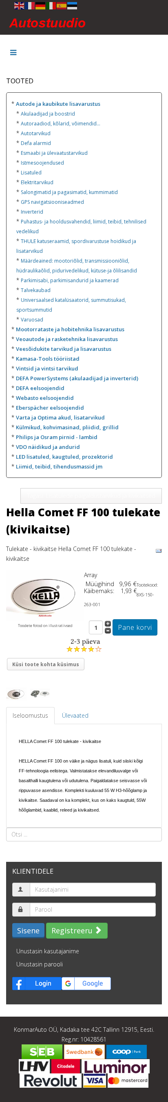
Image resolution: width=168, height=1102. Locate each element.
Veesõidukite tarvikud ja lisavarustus (63, 348)
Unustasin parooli (39, 964)
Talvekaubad (36, 290)
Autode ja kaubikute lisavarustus (58, 103)
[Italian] (51, 5)
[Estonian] (72, 5)
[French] (30, 5)
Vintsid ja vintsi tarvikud (47, 368)
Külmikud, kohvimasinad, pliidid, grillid (67, 427)
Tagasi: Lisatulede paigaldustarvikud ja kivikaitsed (91, 496)
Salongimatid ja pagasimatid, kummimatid (69, 192)
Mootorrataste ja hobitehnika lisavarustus (70, 329)
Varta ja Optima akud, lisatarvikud (60, 417)
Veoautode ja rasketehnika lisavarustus (67, 339)
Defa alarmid (36, 143)
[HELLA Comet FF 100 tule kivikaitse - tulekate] (45, 595)
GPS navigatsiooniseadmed (52, 202)
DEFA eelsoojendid (40, 388)
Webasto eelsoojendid (45, 398)
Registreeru (73, 930)
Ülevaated (75, 715)
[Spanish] (62, 5)
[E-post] (158, 550)
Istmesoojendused (42, 162)
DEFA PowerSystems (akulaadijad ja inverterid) (77, 378)
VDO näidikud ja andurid (48, 447)
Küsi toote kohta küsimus (45, 664)
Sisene (28, 930)
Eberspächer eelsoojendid (50, 407)
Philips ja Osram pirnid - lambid (56, 437)
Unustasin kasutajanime (47, 951)
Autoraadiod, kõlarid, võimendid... (60, 123)
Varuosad (32, 319)
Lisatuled (31, 172)
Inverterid (32, 211)
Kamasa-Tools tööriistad (48, 358)
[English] (19, 5)
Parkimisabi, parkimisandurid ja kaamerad (70, 280)
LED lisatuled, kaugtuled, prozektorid (64, 456)
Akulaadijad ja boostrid (48, 113)
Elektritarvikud (37, 182)
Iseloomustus (30, 715)
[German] (40, 5)
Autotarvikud (36, 133)
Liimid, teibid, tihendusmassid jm (59, 466)
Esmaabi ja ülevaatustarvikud (54, 152)
